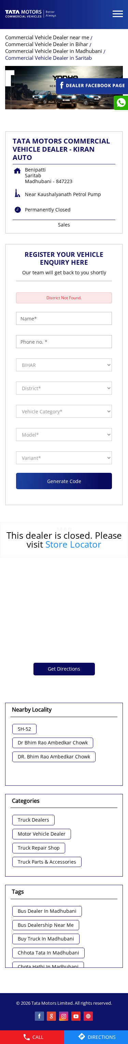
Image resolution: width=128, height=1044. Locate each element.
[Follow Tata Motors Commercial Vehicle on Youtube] (76, 1017)
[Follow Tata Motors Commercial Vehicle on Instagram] (64, 1017)
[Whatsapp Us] (121, 103)
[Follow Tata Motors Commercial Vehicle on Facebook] (39, 1017)
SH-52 (24, 729)
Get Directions (64, 668)
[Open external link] (92, 91)
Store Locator (73, 544)
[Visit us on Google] (52, 1017)
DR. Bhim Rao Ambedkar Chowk (54, 757)
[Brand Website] (89, 1017)
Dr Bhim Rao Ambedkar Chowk (53, 743)
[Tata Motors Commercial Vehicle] (30, 14)
